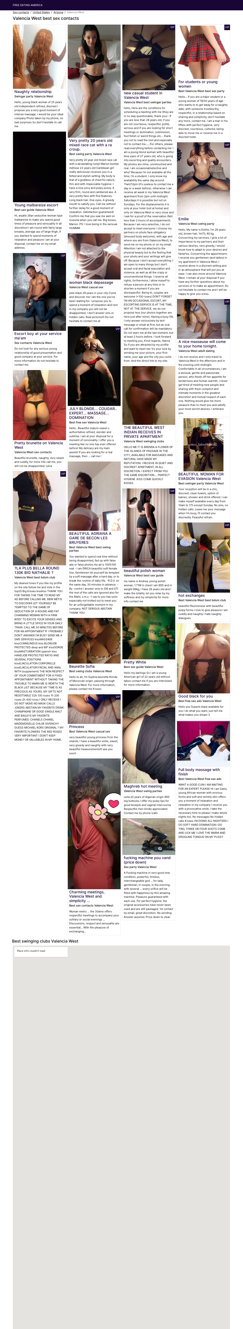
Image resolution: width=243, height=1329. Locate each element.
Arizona (58, 12)
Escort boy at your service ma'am (38, 335)
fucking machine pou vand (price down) (147, 860)
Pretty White (135, 662)
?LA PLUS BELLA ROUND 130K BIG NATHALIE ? (36, 570)
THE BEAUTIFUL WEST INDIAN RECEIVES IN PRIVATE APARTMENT (144, 432)
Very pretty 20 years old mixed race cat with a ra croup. (90, 145)
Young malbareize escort (36, 205)
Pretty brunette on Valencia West (38, 445)
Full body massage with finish (199, 771)
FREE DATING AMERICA (28, 5)
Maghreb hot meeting (143, 786)
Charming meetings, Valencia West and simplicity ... (87, 896)
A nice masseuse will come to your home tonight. (202, 343)
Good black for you (195, 696)
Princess (76, 726)
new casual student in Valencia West (143, 95)
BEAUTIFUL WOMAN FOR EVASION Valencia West (201, 476)
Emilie (183, 219)
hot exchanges (191, 595)
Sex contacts (21, 12)
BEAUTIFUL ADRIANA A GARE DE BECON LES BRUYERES (90, 538)
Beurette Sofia (82, 666)
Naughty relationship (33, 91)
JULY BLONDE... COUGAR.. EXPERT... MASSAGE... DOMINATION (93, 413)
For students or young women (198, 84)
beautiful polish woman (144, 570)
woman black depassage (91, 282)
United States (41, 12)
